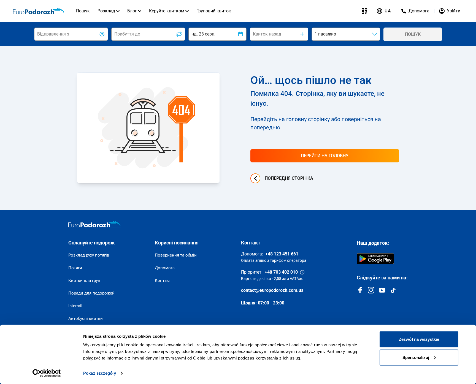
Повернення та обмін (176, 255)
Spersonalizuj (415, 357)
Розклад (106, 10)
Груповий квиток (213, 10)
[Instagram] (371, 290)
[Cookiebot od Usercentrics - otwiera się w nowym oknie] (47, 373)
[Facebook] (360, 290)
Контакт (163, 280)
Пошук (83, 10)
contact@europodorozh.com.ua (272, 290)
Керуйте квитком (166, 10)
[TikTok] (393, 290)
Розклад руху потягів (88, 255)
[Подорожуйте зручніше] (364, 11)
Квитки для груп (84, 280)
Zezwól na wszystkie (419, 339)
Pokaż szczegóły (99, 373)
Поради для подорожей (91, 293)
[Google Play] (375, 258)
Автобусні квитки (85, 318)
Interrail (75, 305)
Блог (132, 10)
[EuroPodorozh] (94, 224)
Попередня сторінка (289, 178)
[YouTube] (382, 290)
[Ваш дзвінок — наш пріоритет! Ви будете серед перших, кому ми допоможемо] (302, 272)
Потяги (75, 267)
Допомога (165, 267)
